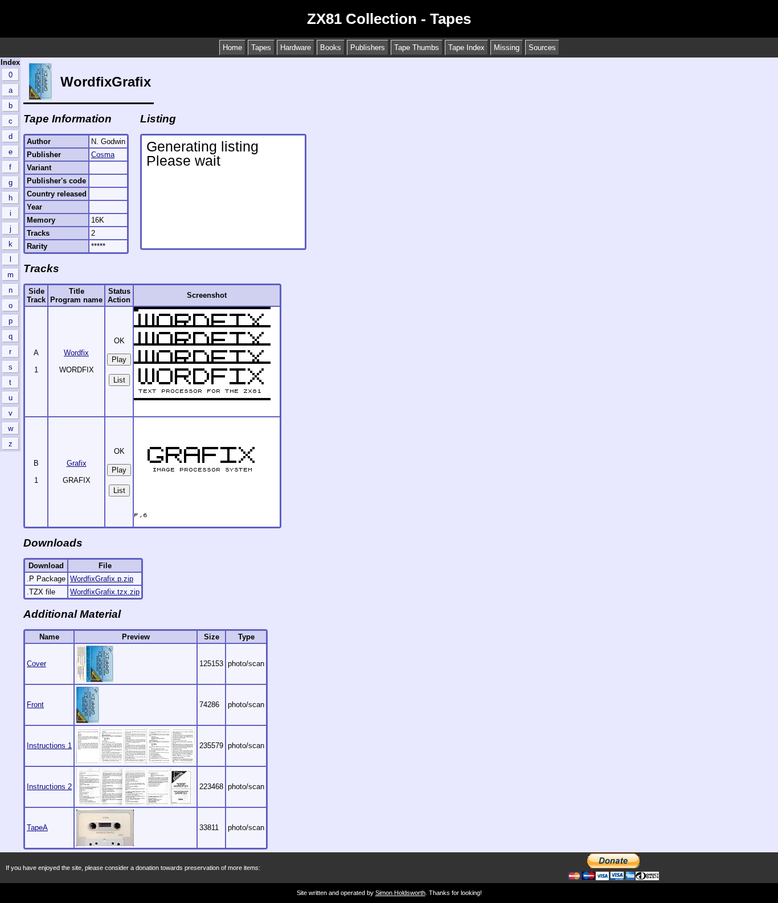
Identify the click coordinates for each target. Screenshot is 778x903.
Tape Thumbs (416, 47)
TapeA (37, 827)
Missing (506, 47)
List (119, 380)
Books (330, 47)
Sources (542, 47)
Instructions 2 (49, 786)
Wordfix (76, 352)
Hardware (295, 47)
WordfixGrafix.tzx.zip (105, 592)
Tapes (261, 47)
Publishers (367, 47)
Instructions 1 (49, 745)
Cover (36, 663)
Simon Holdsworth (400, 892)
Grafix (77, 463)
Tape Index (466, 47)
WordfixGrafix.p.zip (101, 578)
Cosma (102, 154)
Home (232, 47)
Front (35, 704)
